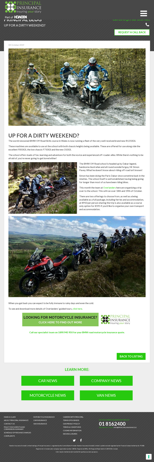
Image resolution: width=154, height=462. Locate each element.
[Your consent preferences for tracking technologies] (149, 457)
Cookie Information (72, 430)
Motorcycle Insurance (44, 417)
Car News (47, 380)
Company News (106, 380)
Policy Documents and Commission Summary (14, 428)
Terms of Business (71, 420)
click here (77, 308)
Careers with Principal (73, 417)
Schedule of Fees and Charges (17, 433)
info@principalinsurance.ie (125, 427)
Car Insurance (40, 420)
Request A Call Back (132, 32)
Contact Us (9, 424)
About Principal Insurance (16, 420)
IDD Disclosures (70, 434)
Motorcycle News (48, 395)
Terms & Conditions (72, 427)
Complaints (9, 436)
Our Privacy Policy (71, 424)
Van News (106, 395)
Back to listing (131, 356)
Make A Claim (10, 417)
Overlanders (109, 187)
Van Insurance (40, 424)
